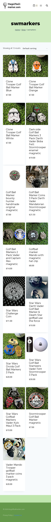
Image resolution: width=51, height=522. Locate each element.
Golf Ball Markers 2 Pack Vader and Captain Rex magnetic (13, 257)
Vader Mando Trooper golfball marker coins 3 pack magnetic (14, 472)
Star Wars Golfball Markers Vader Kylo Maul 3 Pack (13, 419)
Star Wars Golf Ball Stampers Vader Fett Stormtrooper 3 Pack (37, 367)
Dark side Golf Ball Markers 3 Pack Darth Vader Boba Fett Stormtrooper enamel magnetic (37, 141)
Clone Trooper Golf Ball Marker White (13, 134)
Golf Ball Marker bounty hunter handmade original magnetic (12, 201)
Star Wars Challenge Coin (12, 313)
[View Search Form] (45, 5)
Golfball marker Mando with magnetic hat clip (36, 255)
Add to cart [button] (14, 101)
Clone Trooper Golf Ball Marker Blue (13, 86)
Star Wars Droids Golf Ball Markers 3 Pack (13, 368)
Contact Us (18, 515)
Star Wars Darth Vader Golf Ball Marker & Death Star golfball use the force (36, 312)
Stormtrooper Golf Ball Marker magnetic (37, 418)
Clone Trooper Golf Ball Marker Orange (36, 86)
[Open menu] (40, 5)
